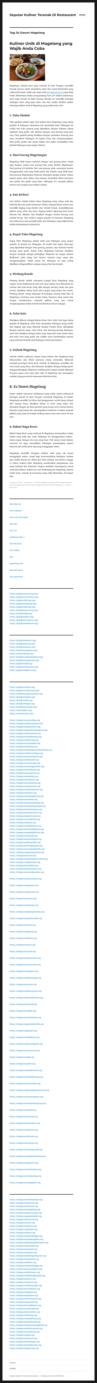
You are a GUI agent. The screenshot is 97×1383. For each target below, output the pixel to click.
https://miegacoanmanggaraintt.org (27, 766)
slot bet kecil (16, 543)
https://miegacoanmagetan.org (24, 773)
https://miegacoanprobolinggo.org (26, 1265)
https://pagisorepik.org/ (21, 663)
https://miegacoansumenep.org (25, 1332)
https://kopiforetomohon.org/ (24, 620)
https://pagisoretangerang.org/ (24, 690)
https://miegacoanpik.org (22, 1057)
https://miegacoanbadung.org (24, 776)
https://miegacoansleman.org (24, 1136)
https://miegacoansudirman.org (25, 1289)
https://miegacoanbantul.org (23, 1338)
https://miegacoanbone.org (23, 1279)
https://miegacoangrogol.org (23, 1030)
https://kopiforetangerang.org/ (24, 660)
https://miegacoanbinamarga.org (25, 978)
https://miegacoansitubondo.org (25, 1322)
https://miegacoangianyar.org (24, 1130)
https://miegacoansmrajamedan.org (27, 872)
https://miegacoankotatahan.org (25, 958)
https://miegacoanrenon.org (23, 898)
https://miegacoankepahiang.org (25, 1318)
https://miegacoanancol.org (23, 855)
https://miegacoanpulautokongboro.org (28, 730)
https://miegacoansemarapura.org (26, 1269)
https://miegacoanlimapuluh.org (25, 842)
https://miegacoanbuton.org (23, 793)
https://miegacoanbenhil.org (23, 1004)
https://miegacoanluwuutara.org (25, 786)
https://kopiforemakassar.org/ (24, 623)
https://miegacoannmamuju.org (25, 763)
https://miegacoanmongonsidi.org (26, 1149)
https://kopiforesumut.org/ (22, 647)
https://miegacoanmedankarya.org (26, 1199)
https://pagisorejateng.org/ (23, 607)
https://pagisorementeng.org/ (24, 593)
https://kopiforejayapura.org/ (23, 650)
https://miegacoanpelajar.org (23, 1229)
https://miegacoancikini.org (23, 1011)
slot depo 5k (15, 504)
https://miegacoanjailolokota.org (25, 826)
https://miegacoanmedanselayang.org (28, 1156)
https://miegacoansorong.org (24, 1116)
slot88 (12, 1368)
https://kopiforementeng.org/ (24, 610)
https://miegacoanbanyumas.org (25, 733)
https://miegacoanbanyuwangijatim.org (28, 1325)
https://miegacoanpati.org (22, 1335)
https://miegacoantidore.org (23, 938)
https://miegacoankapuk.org (23, 1292)
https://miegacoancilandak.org (24, 1308)
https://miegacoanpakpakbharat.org (27, 832)
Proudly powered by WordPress (52, 1376)
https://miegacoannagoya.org (24, 1143)
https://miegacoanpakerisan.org (25, 862)
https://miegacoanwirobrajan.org (25, 1169)
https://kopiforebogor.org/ (22, 703)
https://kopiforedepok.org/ (22, 697)
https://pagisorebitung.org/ (23, 600)
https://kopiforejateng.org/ (22, 643)
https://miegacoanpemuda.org (24, 892)
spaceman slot (16, 563)
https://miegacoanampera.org (24, 971)
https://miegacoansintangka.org (25, 743)
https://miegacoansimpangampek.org (28, 806)
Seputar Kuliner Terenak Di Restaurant (43, 15)
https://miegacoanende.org (23, 925)
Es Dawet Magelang (42, 482)
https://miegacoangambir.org (24, 1302)
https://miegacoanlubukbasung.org (26, 1077)
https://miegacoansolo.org (22, 1222)
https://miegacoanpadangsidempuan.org (29, 1242)
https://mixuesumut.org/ (21, 713)
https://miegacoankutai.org (23, 822)
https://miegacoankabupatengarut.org (28, 1256)
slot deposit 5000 (55, 92)
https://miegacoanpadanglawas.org (26, 1239)
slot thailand (16, 510)
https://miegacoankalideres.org (25, 1037)
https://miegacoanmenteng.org (25, 1050)
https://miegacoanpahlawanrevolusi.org (29, 859)
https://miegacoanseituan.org (24, 1206)
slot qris (13, 524)
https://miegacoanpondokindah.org (27, 1024)
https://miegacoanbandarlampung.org (28, 1103)
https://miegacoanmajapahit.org (25, 1182)
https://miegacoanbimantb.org (24, 760)
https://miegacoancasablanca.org (25, 1305)
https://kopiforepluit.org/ (22, 617)
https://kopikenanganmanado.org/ (26, 694)
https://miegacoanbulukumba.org (26, 736)
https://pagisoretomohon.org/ (24, 597)
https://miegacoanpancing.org (24, 1348)
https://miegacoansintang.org (24, 905)
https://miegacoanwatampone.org (26, 809)
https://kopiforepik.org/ (21, 613)
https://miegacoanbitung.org (23, 1315)
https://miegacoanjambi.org (23, 1110)
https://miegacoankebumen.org (25, 1272)
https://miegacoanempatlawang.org (27, 803)
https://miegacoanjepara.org (23, 1252)
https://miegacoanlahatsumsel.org (26, 1328)
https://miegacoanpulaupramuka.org (27, 912)
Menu (82, 15)
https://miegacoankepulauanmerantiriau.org (31, 750)
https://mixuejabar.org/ (21, 710)
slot (11, 557)
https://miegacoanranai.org (23, 951)
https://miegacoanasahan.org (24, 799)
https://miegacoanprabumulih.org (26, 918)
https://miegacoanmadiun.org (24, 865)
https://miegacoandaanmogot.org (26, 1285)
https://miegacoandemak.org (23, 836)
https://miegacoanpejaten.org (24, 1295)
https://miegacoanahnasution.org (26, 878)
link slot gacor (16, 570)
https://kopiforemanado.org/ (23, 707)
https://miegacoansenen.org (23, 984)
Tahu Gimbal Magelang (53, 485)
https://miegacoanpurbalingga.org (26, 1236)
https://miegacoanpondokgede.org (26, 1044)
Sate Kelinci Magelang (35, 485)
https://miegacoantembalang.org (25, 1176)
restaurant (28, 482)
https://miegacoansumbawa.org (25, 819)
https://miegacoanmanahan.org (25, 720)
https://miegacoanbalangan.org (25, 1341)
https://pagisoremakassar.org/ (24, 667)
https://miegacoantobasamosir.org (26, 789)
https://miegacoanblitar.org (23, 1262)
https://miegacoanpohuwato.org (25, 727)
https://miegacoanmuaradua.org (25, 1083)
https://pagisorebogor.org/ (22, 687)
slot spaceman (16, 576)
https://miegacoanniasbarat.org (25, 769)
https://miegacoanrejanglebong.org (27, 796)
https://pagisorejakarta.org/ (23, 670)
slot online (15, 550)
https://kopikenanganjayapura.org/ (26, 657)
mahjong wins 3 (17, 537)
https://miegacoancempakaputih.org (27, 849)
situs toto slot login (19, 517)
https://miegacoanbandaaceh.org (25, 1298)
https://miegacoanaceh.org (22, 945)
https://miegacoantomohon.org (25, 1312)
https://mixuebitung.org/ (22, 653)
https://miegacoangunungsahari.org (27, 852)
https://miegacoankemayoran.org (26, 991)
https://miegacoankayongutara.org (26, 723)
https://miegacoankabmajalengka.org (27, 1275)
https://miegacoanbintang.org (24, 740)
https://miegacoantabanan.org (24, 779)
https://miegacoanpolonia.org (24, 1203)
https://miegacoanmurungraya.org (26, 756)
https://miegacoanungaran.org (24, 1259)
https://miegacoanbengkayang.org (26, 845)
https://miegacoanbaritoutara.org (26, 812)
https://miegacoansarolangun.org (26, 839)
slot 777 (13, 530)
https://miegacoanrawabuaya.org (25, 1017)
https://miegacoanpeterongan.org (26, 1213)
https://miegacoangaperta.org (24, 1163)
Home (12, 1363)
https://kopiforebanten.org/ (23, 640)
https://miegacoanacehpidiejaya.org (27, 829)
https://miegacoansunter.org (23, 1282)
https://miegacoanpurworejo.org (25, 816)
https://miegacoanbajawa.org (23, 746)
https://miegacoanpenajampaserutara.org (29, 1090)
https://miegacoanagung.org (23, 931)
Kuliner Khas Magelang (59, 482)
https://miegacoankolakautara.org (26, 1070)
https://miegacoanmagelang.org (25, 1209)
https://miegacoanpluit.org (22, 1063)
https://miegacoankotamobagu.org (26, 753)
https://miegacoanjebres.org (23, 1226)
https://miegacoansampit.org (23, 1249)
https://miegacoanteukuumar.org (25, 1345)
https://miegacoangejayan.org (24, 885)
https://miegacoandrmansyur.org (25, 869)
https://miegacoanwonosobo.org (25, 964)
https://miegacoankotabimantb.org (26, 997)
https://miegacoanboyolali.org (24, 1246)
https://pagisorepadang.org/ (23, 603)
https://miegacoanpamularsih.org (26, 1216)
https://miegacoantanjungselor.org (26, 1096)
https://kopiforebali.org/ (21, 700)
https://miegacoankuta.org (22, 1232)
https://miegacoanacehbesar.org (25, 783)
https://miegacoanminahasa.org (25, 1123)
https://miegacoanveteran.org (24, 1219)
